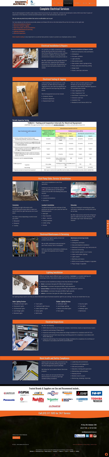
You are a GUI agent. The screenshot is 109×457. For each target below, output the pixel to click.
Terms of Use (93, 444)
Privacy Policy (86, 444)
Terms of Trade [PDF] (77, 444)
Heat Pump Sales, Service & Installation (24, 27)
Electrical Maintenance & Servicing (23, 29)
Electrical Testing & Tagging (21, 26)
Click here (16, 437)
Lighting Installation (19, 31)
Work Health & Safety (18, 37)
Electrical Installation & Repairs (22, 24)
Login (54, 454)
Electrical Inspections (19, 33)
